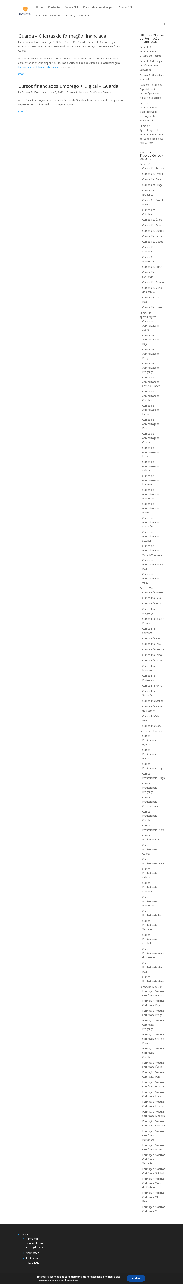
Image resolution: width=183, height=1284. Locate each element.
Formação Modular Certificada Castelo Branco (153, 1039)
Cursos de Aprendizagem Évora (150, 410)
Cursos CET (71, 7)
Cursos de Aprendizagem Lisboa (150, 466)
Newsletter (32, 1253)
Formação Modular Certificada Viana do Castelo (153, 1183)
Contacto (54, 7)
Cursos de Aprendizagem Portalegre (150, 494)
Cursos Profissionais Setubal (149, 939)
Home (39, 7)
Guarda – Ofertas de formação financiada (62, 36)
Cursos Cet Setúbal (153, 282)
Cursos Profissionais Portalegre (149, 901)
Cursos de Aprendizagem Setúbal (150, 536)
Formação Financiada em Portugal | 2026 (35, 1243)
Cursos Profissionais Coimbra (149, 816)
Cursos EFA (125, 7)
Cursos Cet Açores (153, 168)
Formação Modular (77, 15)
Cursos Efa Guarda (39, 46)
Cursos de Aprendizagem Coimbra (150, 396)
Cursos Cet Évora (152, 219)
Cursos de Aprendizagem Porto (150, 508)
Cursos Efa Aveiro (152, 592)
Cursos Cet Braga (152, 185)
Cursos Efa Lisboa (152, 660)
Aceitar (136, 1278)
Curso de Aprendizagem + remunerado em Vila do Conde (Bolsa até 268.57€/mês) (151, 134)
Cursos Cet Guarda (75, 42)
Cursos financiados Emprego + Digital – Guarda (68, 86)
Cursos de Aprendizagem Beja (150, 340)
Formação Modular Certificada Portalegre (153, 1135)
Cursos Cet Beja (151, 179)
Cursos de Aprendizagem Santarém (150, 522)
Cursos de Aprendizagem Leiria (150, 452)
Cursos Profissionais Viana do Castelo (153, 953)
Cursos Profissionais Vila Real (152, 967)
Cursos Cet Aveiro (152, 173)
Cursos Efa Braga (152, 603)
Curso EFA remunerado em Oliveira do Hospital (151, 51)
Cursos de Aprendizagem (98, 7)
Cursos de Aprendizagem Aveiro (150, 326)
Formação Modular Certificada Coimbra (153, 1053)
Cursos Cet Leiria (152, 236)
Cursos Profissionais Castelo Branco (151, 802)
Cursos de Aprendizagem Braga (150, 354)
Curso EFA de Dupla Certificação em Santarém (151, 65)
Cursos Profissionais (48, 15)
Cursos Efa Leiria (152, 655)
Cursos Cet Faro (151, 225)
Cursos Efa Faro (151, 643)
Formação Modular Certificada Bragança (153, 1025)
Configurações (69, 1280)
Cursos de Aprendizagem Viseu (150, 578)
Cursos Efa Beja (151, 598)
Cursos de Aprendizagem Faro (150, 424)
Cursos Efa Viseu (152, 726)
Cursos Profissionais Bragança (149, 788)
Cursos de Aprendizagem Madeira (150, 480)
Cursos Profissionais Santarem (149, 925)
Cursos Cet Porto (152, 266)
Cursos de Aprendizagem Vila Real (153, 564)
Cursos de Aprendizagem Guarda (150, 438)
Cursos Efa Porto (152, 685)
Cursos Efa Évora (152, 638)
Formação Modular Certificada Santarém (153, 1159)
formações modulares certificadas (38, 67)
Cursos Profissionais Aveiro (149, 754)
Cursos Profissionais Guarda (67, 46)
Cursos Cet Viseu (152, 307)
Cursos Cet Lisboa (152, 241)
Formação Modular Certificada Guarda (88, 92)
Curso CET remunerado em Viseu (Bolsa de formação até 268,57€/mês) (149, 112)
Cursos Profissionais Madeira (149, 887)
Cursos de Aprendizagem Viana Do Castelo (152, 550)
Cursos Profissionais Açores (149, 740)
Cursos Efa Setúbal (153, 700)
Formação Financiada (34, 42)
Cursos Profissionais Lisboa (149, 873)
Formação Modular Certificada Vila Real (153, 1197)
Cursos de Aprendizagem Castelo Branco (151, 382)
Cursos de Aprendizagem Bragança (150, 368)
